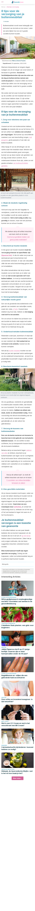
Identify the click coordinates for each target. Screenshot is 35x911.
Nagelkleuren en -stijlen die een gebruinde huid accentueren (14, 676)
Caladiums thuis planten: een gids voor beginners (17, 626)
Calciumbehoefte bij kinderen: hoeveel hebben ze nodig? (17, 748)
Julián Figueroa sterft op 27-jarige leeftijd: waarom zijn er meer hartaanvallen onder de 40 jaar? (15, 651)
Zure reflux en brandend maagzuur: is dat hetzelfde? (17, 700)
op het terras (25, 536)
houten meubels (14, 351)
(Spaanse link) (6, 255)
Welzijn (3, 7)
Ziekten (3, 647)
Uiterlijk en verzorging (13, 7)
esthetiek (17, 507)
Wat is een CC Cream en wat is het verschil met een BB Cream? (15, 724)
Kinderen (4, 745)
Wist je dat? (5, 721)
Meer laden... (17, 778)
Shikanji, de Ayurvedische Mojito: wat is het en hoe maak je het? (17, 772)
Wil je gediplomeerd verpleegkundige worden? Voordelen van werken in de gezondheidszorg (16, 601)
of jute (15, 309)
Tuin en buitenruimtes (8, 623)
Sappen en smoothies (7, 769)
